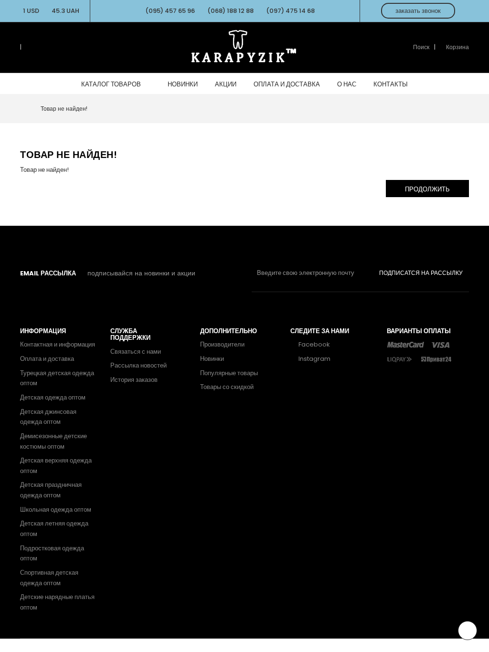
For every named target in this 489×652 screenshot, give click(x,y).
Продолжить (427, 189)
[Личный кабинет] (28, 47)
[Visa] (440, 344)
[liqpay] (400, 358)
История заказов (134, 379)
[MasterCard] (405, 344)
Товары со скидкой (227, 386)
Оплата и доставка (47, 358)
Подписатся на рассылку (421, 273)
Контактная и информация (57, 344)
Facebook (313, 344)
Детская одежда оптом (52, 397)
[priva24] (436, 358)
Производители (222, 344)
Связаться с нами (135, 351)
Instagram (313, 358)
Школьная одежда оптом (55, 509)
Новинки (212, 358)
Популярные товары (229, 373)
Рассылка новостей (138, 365)
